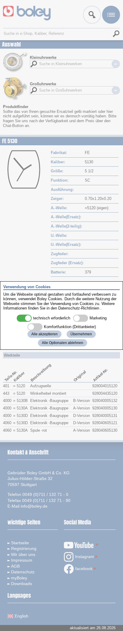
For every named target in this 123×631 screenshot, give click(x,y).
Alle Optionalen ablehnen (62, 343)
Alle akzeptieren (44, 334)
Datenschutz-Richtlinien (78, 308)
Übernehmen (81, 334)
